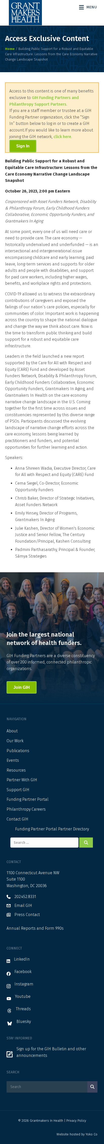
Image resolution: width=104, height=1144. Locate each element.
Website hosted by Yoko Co (77, 1134)
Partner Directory (73, 829)
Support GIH (18, 789)
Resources (16, 770)
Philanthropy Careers (26, 809)
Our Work (15, 740)
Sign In (23, 146)
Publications (18, 750)
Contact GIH (17, 819)
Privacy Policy (76, 1120)
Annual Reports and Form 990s (35, 928)
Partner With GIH (22, 779)
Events (13, 760)
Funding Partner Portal (27, 799)
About (12, 731)
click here (62, 136)
